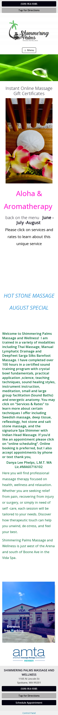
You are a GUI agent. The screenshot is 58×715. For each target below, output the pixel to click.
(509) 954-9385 (29, 3)
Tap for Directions (29, 10)
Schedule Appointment (29, 702)
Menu (30, 50)
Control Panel (29, 713)
